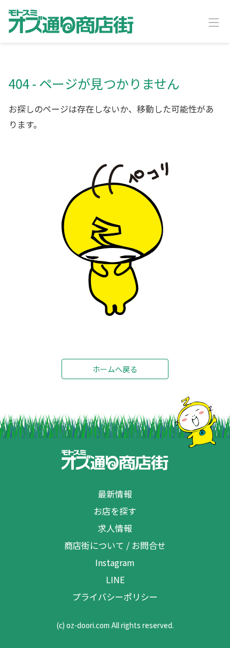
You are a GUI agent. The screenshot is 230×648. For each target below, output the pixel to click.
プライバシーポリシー (115, 596)
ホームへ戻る (115, 369)
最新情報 (115, 493)
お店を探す (115, 510)
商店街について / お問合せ (115, 545)
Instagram (115, 562)
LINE (115, 579)
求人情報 (115, 528)
